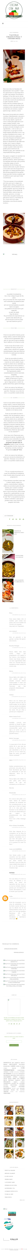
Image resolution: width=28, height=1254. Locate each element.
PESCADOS (7, 1082)
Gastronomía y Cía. (10, 1188)
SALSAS (13, 1090)
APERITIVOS (7, 1062)
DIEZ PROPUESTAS (15, 1073)
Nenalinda (12, 793)
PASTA (5, 1080)
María (11, 671)
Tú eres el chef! (9, 1194)
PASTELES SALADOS (14, 1080)
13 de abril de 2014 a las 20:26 (19, 794)
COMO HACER (10, 1068)
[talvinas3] (14, 267)
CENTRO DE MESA (20, 1066)
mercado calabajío (10, 1173)
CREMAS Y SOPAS (8, 1072)
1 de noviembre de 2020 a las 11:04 (18, 898)
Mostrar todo (22, 1200)
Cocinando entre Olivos (11, 1191)
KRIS (10, 760)
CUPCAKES (22, 1072)
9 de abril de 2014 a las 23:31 (19, 633)
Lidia (11, 896)
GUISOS (18, 1075)
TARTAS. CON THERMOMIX (17, 1091)
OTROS (15, 1077)
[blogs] (12, 1209)
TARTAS (6, 1091)
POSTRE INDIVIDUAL (10, 1085)
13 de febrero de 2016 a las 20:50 (18, 874)
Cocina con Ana (9, 1249)
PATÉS (23, 1080)
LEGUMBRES (7, 1077)
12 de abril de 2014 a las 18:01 (19, 740)
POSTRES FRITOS (10, 1086)
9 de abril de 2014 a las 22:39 (19, 614)
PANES (10, 1078)
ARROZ (22, 1062)
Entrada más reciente (10, 948)
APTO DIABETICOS (16, 1062)
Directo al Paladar (10, 1170)
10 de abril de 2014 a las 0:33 (19, 647)
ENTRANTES (7, 1075)
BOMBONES (7, 1066)
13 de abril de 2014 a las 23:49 (19, 827)
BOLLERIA (21, 1064)
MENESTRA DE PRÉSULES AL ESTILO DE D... (19, 532)
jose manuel (13, 631)
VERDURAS (7, 1093)
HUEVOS (22, 1075)
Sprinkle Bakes (9, 1179)
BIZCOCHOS (13, 1064)
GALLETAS (13, 1075)
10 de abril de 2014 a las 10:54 (19, 673)
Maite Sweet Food (14, 716)
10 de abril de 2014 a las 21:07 (19, 718)
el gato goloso (9, 1176)
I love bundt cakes (10, 1182)
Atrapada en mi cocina (11, 1185)
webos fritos (8, 1197)
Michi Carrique (14, 738)
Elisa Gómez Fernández (16, 825)
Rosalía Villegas (14, 645)
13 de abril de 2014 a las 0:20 (19, 760)
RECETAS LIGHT (15, 1088)
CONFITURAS (20, 1070)
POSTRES (22, 1085)
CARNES (12, 1066)
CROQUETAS (16, 1072)
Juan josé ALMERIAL (15, 849)
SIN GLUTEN (20, 1090)
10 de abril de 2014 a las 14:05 (19, 696)
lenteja (11, 694)
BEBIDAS (5, 1064)
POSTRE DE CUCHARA (18, 1083)
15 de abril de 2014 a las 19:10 (19, 851)
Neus (10, 613)
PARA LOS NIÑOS (18, 1078)
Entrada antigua (19, 952)
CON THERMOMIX (14, 32)
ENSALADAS (21, 1073)
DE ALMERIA (7, 1073)
